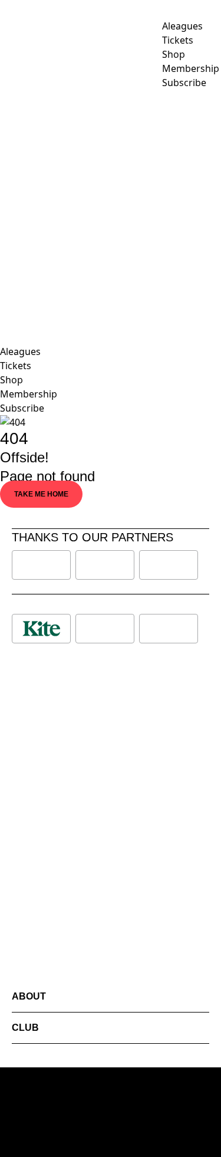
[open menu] (9, 207)
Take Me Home (41, 494)
